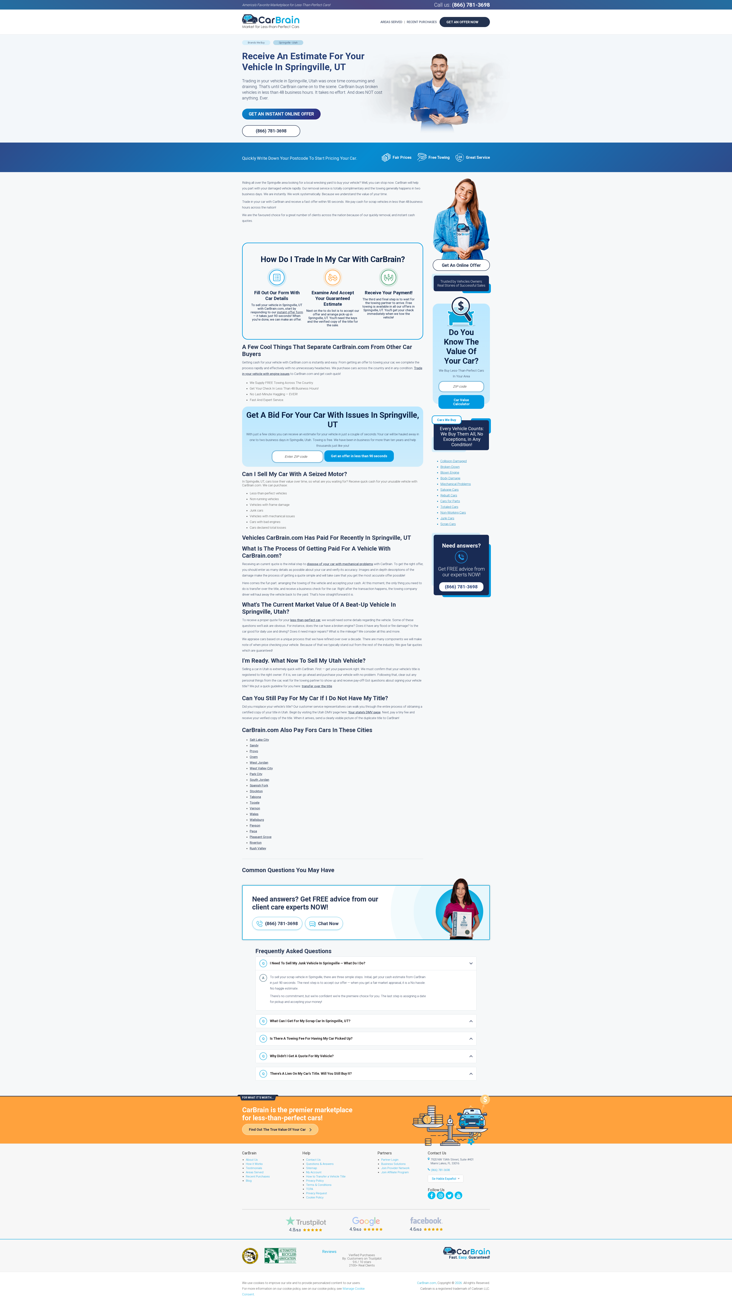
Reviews (329, 1251)
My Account (313, 1172)
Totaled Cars (449, 507)
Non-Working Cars (453, 512)
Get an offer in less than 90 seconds (359, 456)
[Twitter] (449, 1195)
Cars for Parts (450, 501)
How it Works (254, 1164)
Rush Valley (258, 848)
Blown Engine (449, 472)
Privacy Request (316, 1193)
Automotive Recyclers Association (280, 1255)
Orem (254, 757)
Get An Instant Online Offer (281, 114)
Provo (254, 751)
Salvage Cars (449, 490)
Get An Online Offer (461, 265)
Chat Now (328, 923)
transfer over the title (317, 686)
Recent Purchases (422, 22)
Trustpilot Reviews (306, 1223)
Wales (254, 814)
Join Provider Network (395, 1168)
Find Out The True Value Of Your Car (277, 1130)
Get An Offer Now (462, 22)
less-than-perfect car (305, 620)
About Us (252, 1159)
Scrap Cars (448, 524)
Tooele (254, 802)
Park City (256, 774)
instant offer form (290, 312)
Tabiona (255, 797)
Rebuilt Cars (448, 495)
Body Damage (450, 478)
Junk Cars (447, 518)
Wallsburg (257, 820)
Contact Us (313, 1159)
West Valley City (261, 768)
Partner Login (389, 1159)
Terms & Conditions (318, 1185)
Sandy (254, 745)
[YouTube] (458, 1195)
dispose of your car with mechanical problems (340, 564)
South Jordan (259, 780)
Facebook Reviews (426, 1224)
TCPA (309, 1189)
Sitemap (311, 1168)
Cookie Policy (314, 1197)
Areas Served (391, 22)
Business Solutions (393, 1164)
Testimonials (254, 1168)
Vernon (255, 808)
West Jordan (259, 762)
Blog (249, 1180)
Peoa (253, 831)
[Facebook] (431, 1195)
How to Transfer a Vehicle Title (326, 1176)
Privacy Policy (315, 1180)
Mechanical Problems (455, 484)
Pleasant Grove (260, 837)
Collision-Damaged (453, 461)
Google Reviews (366, 1224)
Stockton (256, 791)
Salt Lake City (259, 740)
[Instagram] (440, 1195)
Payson (255, 825)
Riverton (256, 842)
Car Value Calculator (461, 402)
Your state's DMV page (364, 712)
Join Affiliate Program (395, 1172)
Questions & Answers (320, 1164)
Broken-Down (450, 467)
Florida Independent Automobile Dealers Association (250, 1256)
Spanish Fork (259, 785)
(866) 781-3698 (471, 5)
